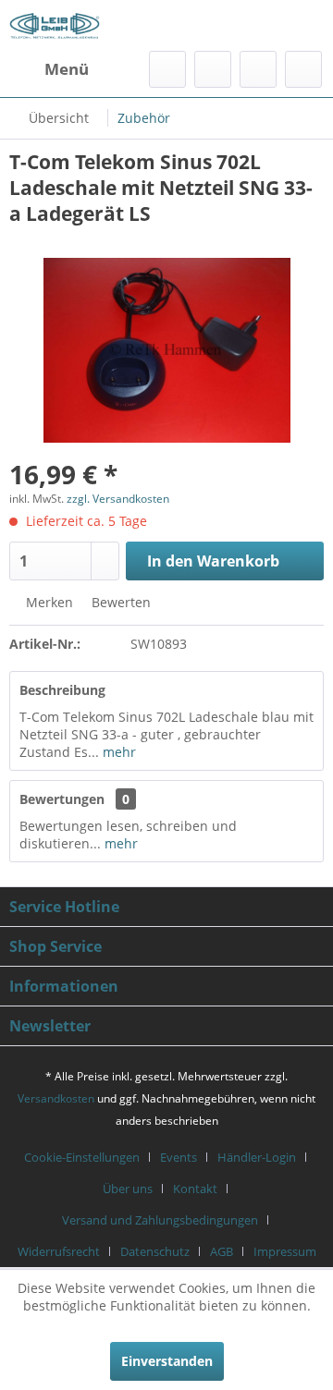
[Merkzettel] (212, 69)
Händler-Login (256, 1157)
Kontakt (195, 1188)
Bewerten (119, 602)
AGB (221, 1251)
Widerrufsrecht (59, 1251)
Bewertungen (62, 799)
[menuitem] (49, 69)
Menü (66, 68)
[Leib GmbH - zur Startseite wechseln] (54, 25)
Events (178, 1157)
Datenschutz (155, 1251)
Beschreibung (62, 690)
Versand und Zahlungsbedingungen (160, 1220)
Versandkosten (56, 1098)
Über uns (128, 1188)
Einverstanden (167, 1361)
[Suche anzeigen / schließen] (167, 69)
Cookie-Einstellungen (82, 1157)
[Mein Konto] (258, 69)
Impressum (284, 1251)
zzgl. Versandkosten (118, 498)
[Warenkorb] (303, 69)
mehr (117, 752)
